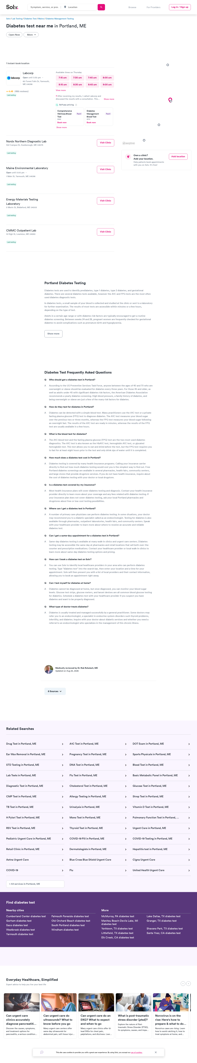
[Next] (188, 983)
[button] (159, 124)
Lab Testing (17, 18)
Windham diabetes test (65, 929)
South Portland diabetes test (68, 925)
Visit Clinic (105, 142)
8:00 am (107, 77)
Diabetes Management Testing (60, 18)
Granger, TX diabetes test (162, 920)
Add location (178, 156)
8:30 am (77, 84)
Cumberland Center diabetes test (26, 916)
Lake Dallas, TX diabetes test (163, 916)
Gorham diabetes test (18, 920)
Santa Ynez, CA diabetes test (164, 933)
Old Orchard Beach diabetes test (70, 920)
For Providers (153, 7)
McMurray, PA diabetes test (117, 916)
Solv (8, 18)
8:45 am (92, 84)
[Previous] (183, 983)
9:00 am (107, 84)
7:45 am (92, 77)
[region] (157, 102)
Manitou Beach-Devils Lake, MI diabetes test (119, 922)
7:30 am (77, 77)
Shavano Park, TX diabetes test (165, 928)
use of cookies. (136, 1052)
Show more (109, 99)
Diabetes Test (30, 18)
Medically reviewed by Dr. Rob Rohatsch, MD (76, 668)
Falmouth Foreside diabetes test (70, 916)
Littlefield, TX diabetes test (117, 933)
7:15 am (63, 77)
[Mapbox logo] (128, 143)
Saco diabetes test (17, 925)
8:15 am (63, 84)
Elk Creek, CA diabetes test (117, 937)
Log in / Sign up (179, 7)
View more (61, 90)
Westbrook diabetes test (20, 929)
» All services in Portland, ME (24, 883)
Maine (41, 18)
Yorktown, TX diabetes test (117, 928)
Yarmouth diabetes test (19, 934)
